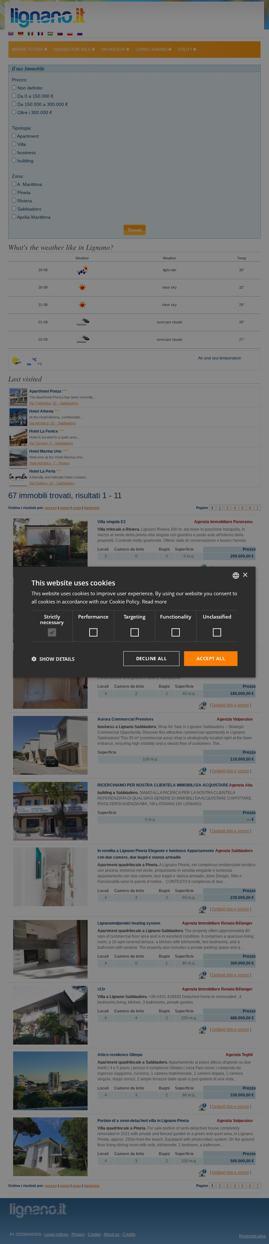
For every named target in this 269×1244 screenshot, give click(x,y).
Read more (154, 601)
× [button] (244, 575)
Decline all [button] (151, 658)
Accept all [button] (211, 658)
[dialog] (134, 622)
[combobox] (236, 575)
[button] (52, 658)
